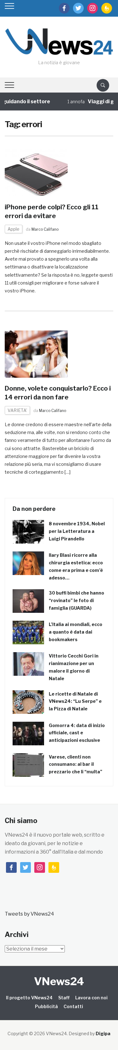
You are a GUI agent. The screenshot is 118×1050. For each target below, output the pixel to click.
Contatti (73, 1006)
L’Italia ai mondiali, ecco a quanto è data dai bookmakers (75, 632)
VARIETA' (17, 410)
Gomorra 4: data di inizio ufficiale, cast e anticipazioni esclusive (77, 733)
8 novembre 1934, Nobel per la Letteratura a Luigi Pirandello (77, 531)
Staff (64, 997)
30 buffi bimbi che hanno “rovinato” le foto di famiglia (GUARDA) (76, 600)
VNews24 (59, 981)
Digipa (103, 1033)
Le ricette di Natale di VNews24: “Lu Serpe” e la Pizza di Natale (75, 701)
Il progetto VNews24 (29, 997)
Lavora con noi (91, 997)
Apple (14, 229)
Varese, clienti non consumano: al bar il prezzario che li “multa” (75, 764)
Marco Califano (45, 229)
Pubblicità (46, 1006)
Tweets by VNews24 (29, 914)
